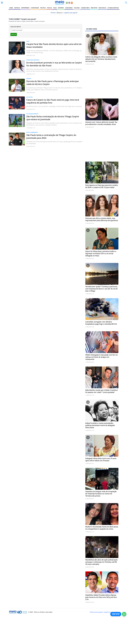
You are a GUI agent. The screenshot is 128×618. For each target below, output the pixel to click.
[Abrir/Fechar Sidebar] (2, 3)
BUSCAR (13, 34)
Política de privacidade (96, 612)
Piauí (55, 8)
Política (43, 8)
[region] (101, 82)
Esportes (61, 8)
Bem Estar (94, 8)
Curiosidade (35, 8)
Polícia (49, 8)
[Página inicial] (59, 2)
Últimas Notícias (113, 8)
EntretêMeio (25, 8)
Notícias (17, 8)
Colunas (77, 8)
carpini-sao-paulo (70, 12)
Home (11, 8)
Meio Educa (102, 8)
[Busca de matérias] (126, 3)
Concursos (68, 8)
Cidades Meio (85, 8)
